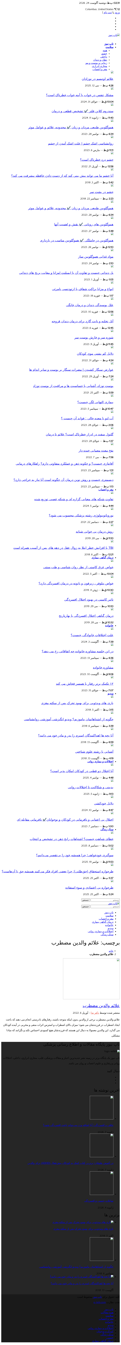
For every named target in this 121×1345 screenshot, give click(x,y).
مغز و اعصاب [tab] (99, 69)
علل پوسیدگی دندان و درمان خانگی (89, 305)
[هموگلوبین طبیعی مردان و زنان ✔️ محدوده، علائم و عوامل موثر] (112, 121)
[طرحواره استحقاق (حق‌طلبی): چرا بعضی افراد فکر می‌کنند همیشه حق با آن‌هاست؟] (112, 865)
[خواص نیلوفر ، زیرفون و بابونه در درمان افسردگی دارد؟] (112, 577)
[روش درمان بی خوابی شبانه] (112, 525)
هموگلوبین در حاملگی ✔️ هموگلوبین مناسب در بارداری (76, 240)
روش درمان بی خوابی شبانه (94, 531)
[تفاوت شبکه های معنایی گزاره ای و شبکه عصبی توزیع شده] (112, 493)
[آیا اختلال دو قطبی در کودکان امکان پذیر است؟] (112, 764)
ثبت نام (108, 12)
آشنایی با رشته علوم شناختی (94, 751)
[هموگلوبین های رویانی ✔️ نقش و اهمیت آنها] (112, 218)
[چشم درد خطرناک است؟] (112, 153)
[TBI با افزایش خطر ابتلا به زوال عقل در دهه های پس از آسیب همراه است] (112, 541)
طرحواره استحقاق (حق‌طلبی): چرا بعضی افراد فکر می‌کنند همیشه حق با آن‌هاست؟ (57, 871)
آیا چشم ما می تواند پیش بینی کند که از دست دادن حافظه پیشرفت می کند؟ (62, 175)
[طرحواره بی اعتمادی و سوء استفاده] (112, 881)
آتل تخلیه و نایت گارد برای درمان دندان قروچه (82, 321)
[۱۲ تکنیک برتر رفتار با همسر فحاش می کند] (112, 677)
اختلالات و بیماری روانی (100, 761)
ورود (117, 12)
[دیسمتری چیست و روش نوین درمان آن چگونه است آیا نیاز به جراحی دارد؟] (112, 473)
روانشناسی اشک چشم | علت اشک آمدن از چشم (80, 143)
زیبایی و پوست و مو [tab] (96, 63)
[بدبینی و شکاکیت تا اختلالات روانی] (112, 780)
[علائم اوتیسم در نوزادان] (112, 72)
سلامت (109, 47)
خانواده (109, 625)
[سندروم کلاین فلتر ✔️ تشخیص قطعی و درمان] (112, 105)
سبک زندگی (106, 829)
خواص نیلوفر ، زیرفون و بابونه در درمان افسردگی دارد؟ (76, 583)
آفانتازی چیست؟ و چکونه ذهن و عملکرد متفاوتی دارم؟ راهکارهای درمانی (64, 463)
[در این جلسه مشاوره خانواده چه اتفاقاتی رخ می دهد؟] (112, 645)
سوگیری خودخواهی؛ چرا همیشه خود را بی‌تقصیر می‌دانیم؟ (74, 855)
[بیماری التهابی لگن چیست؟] (112, 395)
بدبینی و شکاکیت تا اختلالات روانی (90, 787)
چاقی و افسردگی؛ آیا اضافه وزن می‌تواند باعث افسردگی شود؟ (78, 1125)
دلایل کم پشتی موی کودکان (95, 353)
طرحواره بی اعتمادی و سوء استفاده (89, 887)
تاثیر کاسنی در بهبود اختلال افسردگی (88, 599)
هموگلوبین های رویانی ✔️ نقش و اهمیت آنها (83, 224)
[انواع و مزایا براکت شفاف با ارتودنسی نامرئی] (112, 282)
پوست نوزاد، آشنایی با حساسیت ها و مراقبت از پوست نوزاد (73, 386)
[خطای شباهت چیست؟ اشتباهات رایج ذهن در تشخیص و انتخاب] (112, 832)
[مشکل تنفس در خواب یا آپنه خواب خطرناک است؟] (112, 88)
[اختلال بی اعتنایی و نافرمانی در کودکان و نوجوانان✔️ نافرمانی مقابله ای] (112, 813)
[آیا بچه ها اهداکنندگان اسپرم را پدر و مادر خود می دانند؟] (112, 729)
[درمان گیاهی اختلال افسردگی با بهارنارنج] (112, 609)
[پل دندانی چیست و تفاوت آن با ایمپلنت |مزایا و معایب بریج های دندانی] (112, 266)
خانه (111, 951)
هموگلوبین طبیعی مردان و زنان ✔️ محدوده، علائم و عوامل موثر (70, 127)
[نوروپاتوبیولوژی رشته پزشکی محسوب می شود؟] (112, 509)
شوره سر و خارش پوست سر (93, 337)
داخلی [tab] (103, 56)
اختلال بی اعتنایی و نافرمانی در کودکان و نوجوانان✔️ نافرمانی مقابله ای (65, 819)
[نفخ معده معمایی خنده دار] (112, 444)
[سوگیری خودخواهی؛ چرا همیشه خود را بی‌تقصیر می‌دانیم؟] (112, 848)
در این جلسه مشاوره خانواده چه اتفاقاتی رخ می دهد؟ (77, 651)
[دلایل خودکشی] (112, 797)
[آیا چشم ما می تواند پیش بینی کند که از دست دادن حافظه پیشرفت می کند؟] (112, 169)
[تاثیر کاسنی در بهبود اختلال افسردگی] (112, 593)
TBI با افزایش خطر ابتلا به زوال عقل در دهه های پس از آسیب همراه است (63, 547)
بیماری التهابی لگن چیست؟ (95, 402)
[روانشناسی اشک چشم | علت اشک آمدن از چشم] (112, 137)
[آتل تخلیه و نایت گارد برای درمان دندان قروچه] (112, 315)
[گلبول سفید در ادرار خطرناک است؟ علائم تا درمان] (112, 428)
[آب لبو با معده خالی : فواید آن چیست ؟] (112, 412)
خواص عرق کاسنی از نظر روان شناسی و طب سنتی (78, 567)
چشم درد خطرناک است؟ (96, 159)
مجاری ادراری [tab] (99, 66)
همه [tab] (105, 50)
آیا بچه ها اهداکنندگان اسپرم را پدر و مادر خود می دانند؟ (75, 735)
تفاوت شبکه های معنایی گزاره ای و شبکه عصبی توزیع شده (73, 499)
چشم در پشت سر (101, 192)
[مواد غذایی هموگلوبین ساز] (112, 250)
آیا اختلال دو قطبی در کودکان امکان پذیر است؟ (81, 771)
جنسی (109, 1337)
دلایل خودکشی (103, 803)
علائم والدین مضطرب (101, 1005)
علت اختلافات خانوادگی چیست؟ (92, 635)
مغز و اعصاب (105, 489)
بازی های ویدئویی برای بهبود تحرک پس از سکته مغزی (77, 703)
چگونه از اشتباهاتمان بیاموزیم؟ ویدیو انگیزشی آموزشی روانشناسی (68, 719)
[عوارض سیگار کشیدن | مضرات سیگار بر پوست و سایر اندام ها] (112, 363)
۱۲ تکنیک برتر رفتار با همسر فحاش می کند (84, 683)
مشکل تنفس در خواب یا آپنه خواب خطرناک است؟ (79, 95)
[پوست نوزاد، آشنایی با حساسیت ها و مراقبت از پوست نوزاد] (112, 379)
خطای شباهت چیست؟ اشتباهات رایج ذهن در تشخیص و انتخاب (71, 839)
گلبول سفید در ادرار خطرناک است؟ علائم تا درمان (79, 434)
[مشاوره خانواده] (112, 661)
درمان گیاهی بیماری (102, 557)
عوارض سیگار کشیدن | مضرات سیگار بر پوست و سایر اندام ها (71, 369)
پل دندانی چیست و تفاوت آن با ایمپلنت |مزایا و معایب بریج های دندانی (66, 273)
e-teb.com (100, 1302)
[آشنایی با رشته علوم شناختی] (112, 745)
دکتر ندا (95, 1013)
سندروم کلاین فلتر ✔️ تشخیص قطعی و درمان (82, 111)
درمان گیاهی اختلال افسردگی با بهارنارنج (86, 615)
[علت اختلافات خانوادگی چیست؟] (112, 629)
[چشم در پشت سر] (112, 185)
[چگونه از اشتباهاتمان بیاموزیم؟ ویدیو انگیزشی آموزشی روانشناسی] (112, 713)
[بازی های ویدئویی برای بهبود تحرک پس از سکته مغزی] (112, 696)
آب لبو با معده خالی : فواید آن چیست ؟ (87, 418)
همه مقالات (107, 1312)
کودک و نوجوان (105, 1331)
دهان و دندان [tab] (100, 60)
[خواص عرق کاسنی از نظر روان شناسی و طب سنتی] (112, 561)
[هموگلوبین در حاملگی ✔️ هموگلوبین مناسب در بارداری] (112, 234)
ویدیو (110, 693)
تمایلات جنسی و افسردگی (98, 1200)
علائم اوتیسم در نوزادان (97, 79)
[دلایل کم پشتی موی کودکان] (112, 347)
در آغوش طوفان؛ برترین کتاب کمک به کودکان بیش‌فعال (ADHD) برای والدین (70, 1163)
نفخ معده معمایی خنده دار (96, 450)
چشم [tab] (104, 53)
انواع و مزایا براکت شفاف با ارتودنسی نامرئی (82, 289)
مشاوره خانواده (103, 667)
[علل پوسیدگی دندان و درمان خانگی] (112, 298)
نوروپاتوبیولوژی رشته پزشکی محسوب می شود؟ (81, 515)
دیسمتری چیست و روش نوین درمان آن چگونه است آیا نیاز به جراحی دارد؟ (63, 480)
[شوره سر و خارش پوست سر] (112, 331)
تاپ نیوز (108, 43)
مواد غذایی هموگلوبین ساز (95, 256)
